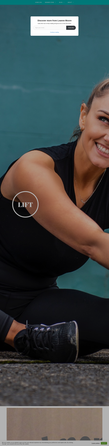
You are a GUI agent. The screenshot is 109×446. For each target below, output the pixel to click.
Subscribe (71, 27)
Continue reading (54, 32)
